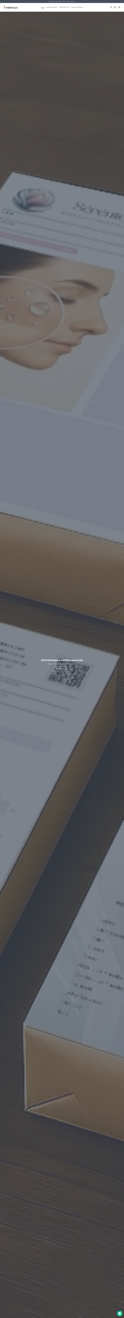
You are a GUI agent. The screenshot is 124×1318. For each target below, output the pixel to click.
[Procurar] (115, 7)
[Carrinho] (119, 7)
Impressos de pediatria (62, 668)
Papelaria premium (51, 7)
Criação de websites (77, 7)
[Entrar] (111, 7)
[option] (62, 665)
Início (42, 7)
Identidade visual (64, 7)
